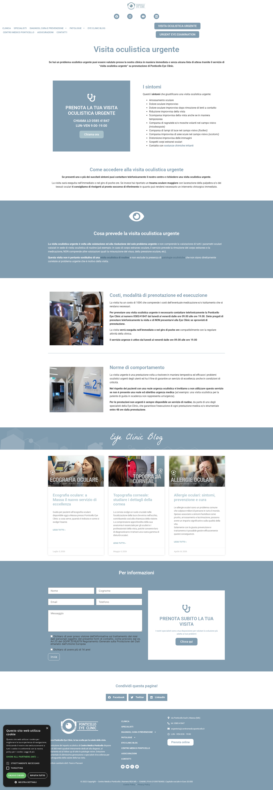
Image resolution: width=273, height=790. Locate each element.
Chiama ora (91, 134)
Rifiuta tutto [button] (37, 775)
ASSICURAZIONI (45, 32)
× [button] (47, 728)
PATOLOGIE (76, 28)
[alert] (27, 756)
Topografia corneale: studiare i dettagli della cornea (132, 500)
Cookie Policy (129, 784)
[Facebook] (116, 16)
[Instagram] (130, 16)
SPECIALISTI (20, 28)
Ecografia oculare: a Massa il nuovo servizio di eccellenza (75, 500)
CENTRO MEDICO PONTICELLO (18, 32)
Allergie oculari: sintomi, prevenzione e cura (194, 497)
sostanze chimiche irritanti (179, 145)
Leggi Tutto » (59, 530)
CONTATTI (62, 32)
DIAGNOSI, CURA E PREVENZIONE (47, 28)
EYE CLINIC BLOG (96, 28)
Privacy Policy (144, 784)
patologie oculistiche (173, 257)
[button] (116, 697)
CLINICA (6, 28)
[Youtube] (143, 16)
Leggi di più (29, 751)
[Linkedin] (156, 16)
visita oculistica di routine (114, 257)
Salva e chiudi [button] (16, 775)
